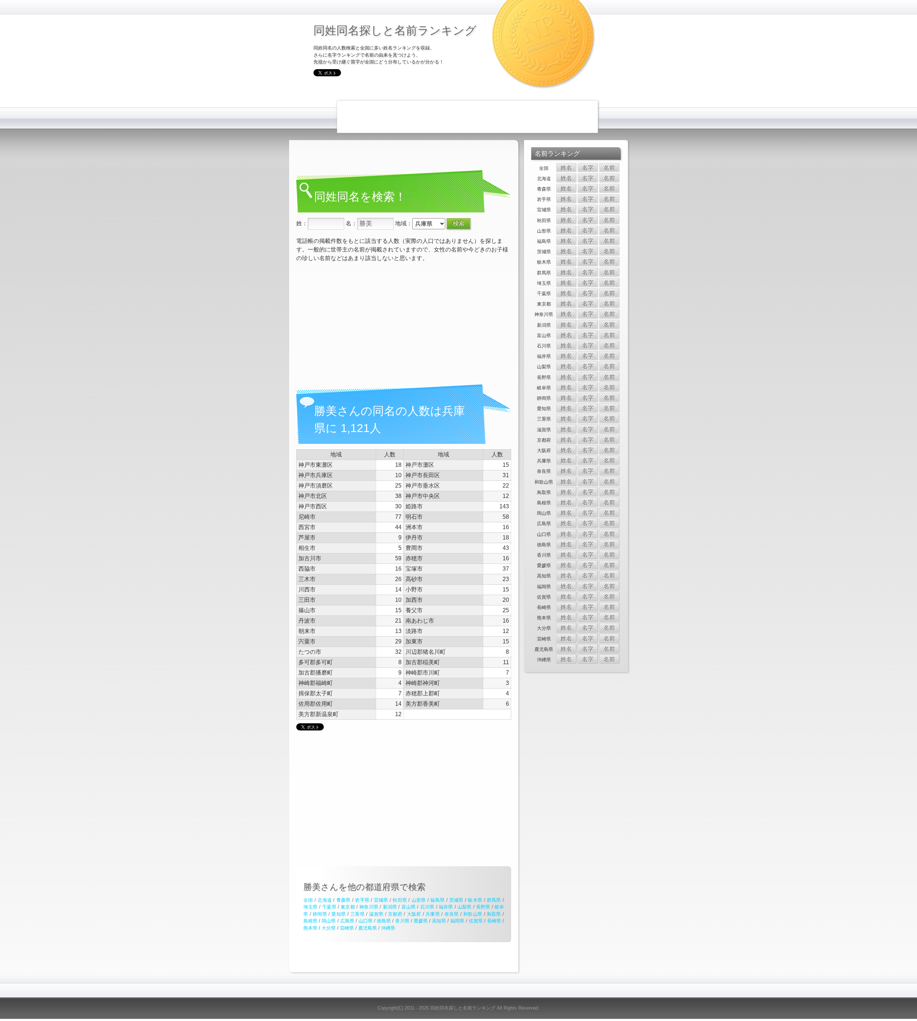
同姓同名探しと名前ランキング (394, 30)
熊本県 (310, 928)
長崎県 (494, 921)
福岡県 (457, 921)
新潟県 (390, 907)
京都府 (395, 914)
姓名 (566, 168)
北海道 (324, 900)
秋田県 (400, 900)
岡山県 (329, 921)
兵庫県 (433, 914)
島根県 (310, 921)
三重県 (357, 914)
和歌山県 (472, 914)
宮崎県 (347, 928)
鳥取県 (494, 914)
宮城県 (381, 900)
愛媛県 (421, 921)
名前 (609, 168)
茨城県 (456, 900)
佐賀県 (476, 921)
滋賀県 (376, 914)
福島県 (437, 900)
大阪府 (414, 914)
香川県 (402, 921)
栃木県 (475, 900)
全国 (308, 900)
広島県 (347, 921)
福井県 (446, 907)
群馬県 (494, 900)
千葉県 (329, 907)
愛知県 (338, 914)
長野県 (483, 907)
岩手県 (362, 900)
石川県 (427, 907)
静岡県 (320, 914)
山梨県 (464, 907)
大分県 (329, 928)
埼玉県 (310, 907)
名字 (588, 168)
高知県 (439, 921)
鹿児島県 (367, 928)
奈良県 (452, 914)
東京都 (348, 907)
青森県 (343, 900)
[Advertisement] (467, 117)
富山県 (409, 907)
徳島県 (384, 921)
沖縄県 (388, 928)
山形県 (419, 900)
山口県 (366, 921)
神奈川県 (368, 907)
